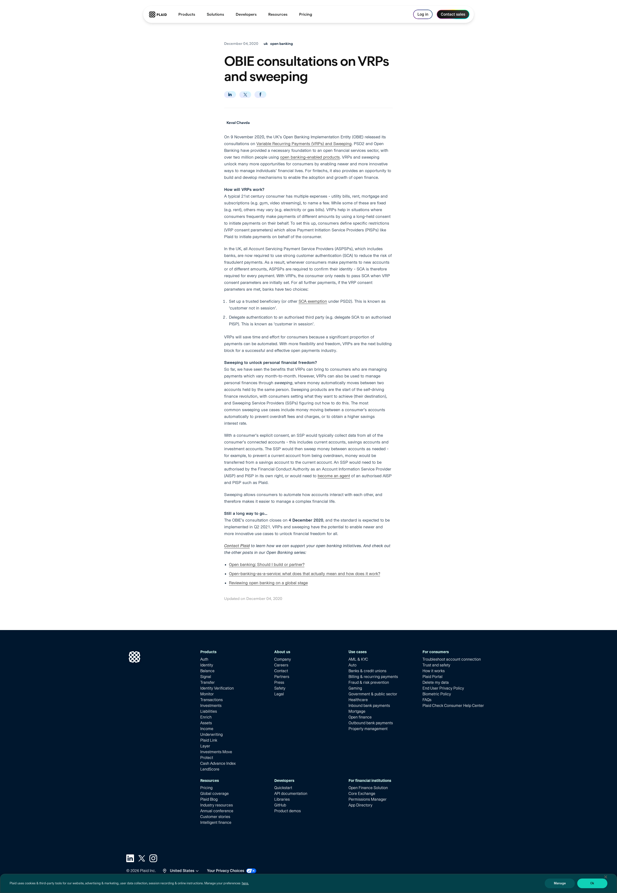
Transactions (211, 700)
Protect (206, 757)
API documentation (290, 793)
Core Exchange (362, 793)
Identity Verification (217, 688)
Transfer (207, 682)
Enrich (206, 717)
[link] (305, 14)
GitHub (280, 805)
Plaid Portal (433, 676)
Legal (279, 694)
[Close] (605, 877)
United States (182, 870)
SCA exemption (313, 301)
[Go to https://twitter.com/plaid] (142, 858)
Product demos (287, 811)
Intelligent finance (215, 822)
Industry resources (216, 805)
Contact (281, 671)
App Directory (360, 805)
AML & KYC (358, 659)
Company (282, 659)
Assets (206, 723)
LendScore (209, 769)
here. (245, 883)
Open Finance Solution (368, 788)
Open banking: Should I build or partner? (266, 564)
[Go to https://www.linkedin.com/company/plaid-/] (130, 858)
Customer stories (215, 816)
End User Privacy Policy (443, 688)
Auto (352, 665)
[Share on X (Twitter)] (245, 94)
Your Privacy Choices (225, 870)
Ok (592, 883)
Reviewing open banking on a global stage (268, 582)
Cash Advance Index (218, 763)
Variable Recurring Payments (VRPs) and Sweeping (304, 143)
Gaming (355, 688)
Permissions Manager (368, 799)
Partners (281, 676)
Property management (368, 728)
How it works (434, 671)
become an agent (334, 475)
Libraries (282, 799)
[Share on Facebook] (260, 94)
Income (206, 728)
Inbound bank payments (369, 705)
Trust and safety (436, 665)
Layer (205, 746)
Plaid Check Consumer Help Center (453, 705)
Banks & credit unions (367, 671)
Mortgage (357, 711)
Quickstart (283, 788)
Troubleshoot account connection (452, 659)
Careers (281, 665)
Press (279, 682)
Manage (560, 883)
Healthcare (358, 700)
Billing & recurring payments (373, 676)
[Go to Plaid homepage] (158, 14)
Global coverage (214, 793)
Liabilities (208, 711)
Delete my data (436, 682)
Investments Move (216, 752)
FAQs (427, 700)
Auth (204, 659)
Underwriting (211, 734)
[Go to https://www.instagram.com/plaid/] (153, 858)
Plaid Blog (209, 799)
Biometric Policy (437, 694)
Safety (279, 688)
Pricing (206, 788)
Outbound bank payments (371, 723)
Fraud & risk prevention (369, 682)
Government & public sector (373, 694)
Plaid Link (208, 740)
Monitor (207, 694)
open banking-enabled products (310, 157)
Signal (205, 676)
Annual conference (216, 811)
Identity (206, 665)
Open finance (360, 717)
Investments (210, 705)
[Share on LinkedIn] (230, 94)
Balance (207, 671)
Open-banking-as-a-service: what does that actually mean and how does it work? (304, 573)
